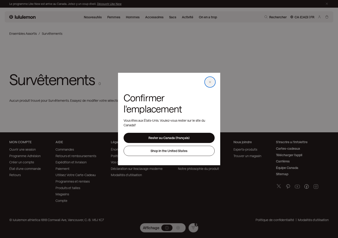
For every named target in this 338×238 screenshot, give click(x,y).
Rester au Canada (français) (169, 138)
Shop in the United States (169, 151)
